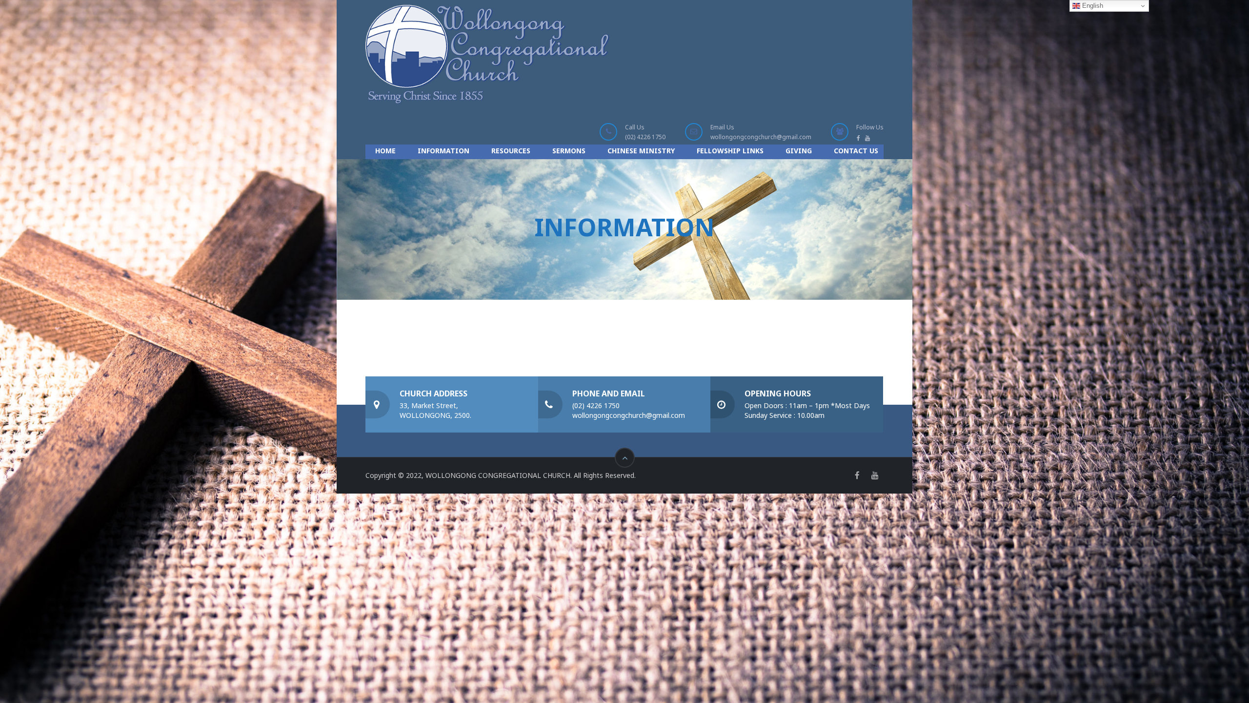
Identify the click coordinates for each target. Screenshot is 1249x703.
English (1091, 5)
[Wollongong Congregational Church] (487, 54)
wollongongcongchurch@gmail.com (760, 137)
